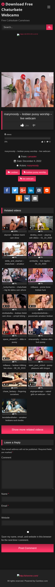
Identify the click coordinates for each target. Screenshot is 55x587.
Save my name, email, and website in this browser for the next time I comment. (26, 538)
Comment (6, 457)
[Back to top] (46, 578)
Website (5, 518)
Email (5, 506)
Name (5, 494)
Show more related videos (27, 429)
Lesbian (14, 172)
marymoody (33, 165)
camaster (32, 156)
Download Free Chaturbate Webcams (17, 9)
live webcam (28, 178)
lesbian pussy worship (36, 172)
